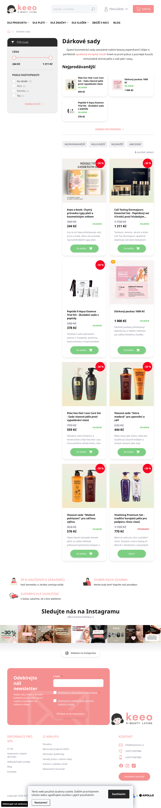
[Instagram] (127, 765)
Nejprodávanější (75, 144)
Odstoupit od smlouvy (15, 803)
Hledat (93, 8)
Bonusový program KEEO (56, 748)
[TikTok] (133, 765)
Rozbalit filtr (32, 104)
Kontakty (11, 771)
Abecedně (135, 144)
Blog (9, 766)
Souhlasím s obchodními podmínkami (78, 692)
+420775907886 (133, 751)
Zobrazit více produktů (108, 129)
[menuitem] (18, 22)
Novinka (22, 91)
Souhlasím (118, 794)
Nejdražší (117, 144)
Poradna (47, 744)
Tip (20, 95)
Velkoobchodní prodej (18, 761)
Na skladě (24, 81)
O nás (10, 748)
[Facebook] (121, 765)
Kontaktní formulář (134, 776)
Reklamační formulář (54, 768)
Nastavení (40, 802)
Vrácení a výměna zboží (55, 763)
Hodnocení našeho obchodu (17, 755)
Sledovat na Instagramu (83, 652)
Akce (21, 86)
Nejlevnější (98, 144)
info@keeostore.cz (134, 744)
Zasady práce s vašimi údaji (57, 759)
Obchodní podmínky (53, 754)
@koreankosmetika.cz (80, 617)
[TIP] (131, 283)
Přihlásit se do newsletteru (71, 713)
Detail (132, 553)
